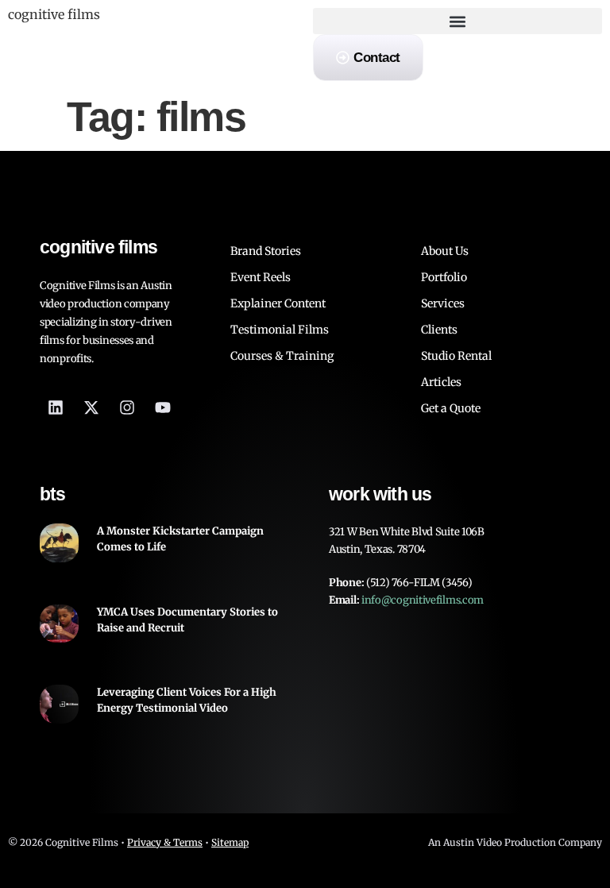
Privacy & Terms (165, 842)
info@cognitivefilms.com (422, 600)
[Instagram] (127, 407)
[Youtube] (163, 407)
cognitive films (54, 14)
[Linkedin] (55, 407)
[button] (457, 21)
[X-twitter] (91, 407)
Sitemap (230, 842)
